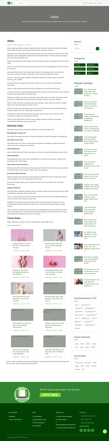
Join (94, 3)
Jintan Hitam (85, 305)
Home (85, 3)
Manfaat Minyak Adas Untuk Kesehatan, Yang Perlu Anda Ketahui (54, 299)
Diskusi (90, 73)
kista (76, 347)
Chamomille (79, 311)
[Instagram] (88, 430)
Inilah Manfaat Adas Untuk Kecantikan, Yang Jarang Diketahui (21, 299)
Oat (77, 305)
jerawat (94, 343)
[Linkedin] (92, 430)
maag (81, 347)
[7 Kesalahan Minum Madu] (78, 209)
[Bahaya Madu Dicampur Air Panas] (78, 222)
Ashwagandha (90, 308)
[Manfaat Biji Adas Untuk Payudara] (22, 237)
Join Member (37, 416)
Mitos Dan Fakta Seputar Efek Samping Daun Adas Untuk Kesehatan (21, 352)
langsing (77, 369)
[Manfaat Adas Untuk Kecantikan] (22, 289)
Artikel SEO (37, 426)
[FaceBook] (81, 430)
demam (88, 343)
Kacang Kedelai (90, 311)
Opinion (77, 73)
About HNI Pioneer (16, 419)
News (90, 3)
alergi (76, 343)
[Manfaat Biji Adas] (17, 310)
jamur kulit (87, 362)
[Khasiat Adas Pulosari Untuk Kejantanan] (54, 311)
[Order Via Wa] (105, 431)
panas (87, 347)
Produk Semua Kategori (64, 416)
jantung (94, 366)
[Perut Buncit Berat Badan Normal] (78, 104)
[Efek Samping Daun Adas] (20, 336)
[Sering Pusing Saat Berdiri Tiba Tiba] (78, 282)
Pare (77, 318)
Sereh (95, 318)
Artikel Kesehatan (39, 422)
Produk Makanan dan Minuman (66, 425)
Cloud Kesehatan (17, 45)
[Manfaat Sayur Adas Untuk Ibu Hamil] (54, 236)
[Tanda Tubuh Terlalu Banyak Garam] (78, 151)
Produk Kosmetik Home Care (66, 428)
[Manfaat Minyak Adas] (51, 283)
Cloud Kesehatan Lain (14, 225)
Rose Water (79, 325)
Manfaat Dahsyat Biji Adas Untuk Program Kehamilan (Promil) (53, 245)
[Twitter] (85, 430)
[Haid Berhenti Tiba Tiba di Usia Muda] (78, 271)
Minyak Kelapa (90, 325)
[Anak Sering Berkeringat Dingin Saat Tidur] (78, 246)
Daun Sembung (91, 315)
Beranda (12, 416)
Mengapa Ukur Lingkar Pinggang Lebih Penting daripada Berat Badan (91, 187)
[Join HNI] (22, 394)
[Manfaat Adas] (48, 336)
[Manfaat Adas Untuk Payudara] (54, 263)
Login (99, 3)
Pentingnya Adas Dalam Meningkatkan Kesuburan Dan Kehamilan (21, 272)
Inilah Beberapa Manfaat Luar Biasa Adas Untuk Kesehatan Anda (54, 352)
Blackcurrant (79, 315)
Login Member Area (39, 419)
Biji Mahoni (86, 318)
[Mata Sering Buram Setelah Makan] (78, 139)
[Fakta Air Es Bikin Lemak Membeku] (78, 234)
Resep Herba (79, 69)
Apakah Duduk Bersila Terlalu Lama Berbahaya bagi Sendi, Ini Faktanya (91, 129)
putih (82, 366)
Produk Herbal (61, 419)
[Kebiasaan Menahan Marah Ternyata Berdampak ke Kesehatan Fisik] (78, 259)
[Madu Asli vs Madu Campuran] (78, 197)
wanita (88, 366)
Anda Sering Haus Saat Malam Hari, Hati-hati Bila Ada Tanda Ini (91, 176)
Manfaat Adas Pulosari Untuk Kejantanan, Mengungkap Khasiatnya (54, 325)
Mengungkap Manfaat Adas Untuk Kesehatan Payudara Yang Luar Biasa (54, 272)
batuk (82, 343)
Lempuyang (88, 321)
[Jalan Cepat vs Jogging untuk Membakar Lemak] (78, 164)
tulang (77, 366)
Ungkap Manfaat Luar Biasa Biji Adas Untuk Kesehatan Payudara (21, 245)
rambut (95, 362)
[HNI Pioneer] (10, 3)
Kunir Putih (79, 308)
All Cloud (77, 328)
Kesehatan (91, 65)
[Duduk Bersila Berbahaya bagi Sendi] (78, 128)
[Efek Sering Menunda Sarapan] (78, 116)
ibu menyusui (78, 362)
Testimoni (91, 69)
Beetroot (78, 321)
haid (83, 369)
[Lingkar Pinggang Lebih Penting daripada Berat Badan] (78, 186)
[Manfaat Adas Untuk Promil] (22, 262)
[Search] (97, 48)
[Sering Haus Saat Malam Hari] (78, 176)
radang (93, 347)
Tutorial (77, 65)
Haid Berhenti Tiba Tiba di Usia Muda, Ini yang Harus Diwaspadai (91, 271)
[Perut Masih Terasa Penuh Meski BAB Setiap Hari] (78, 91)
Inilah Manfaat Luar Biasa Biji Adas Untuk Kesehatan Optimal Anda (22, 325)
